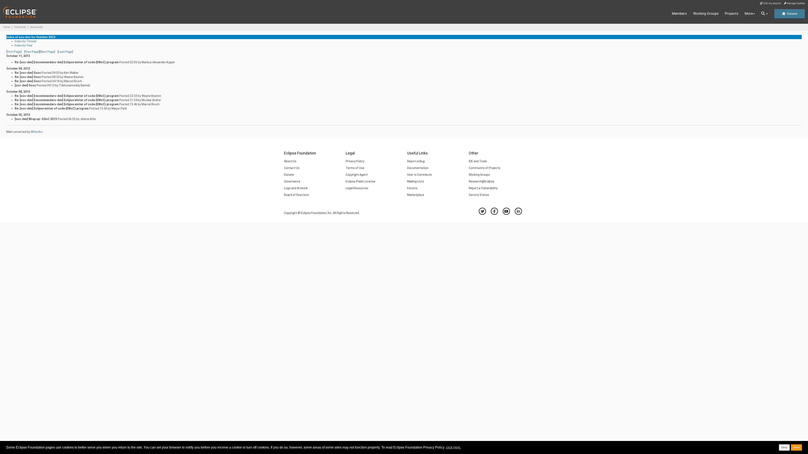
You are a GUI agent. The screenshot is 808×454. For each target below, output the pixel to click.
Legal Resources (357, 188)
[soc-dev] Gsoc (25, 85)
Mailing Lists (415, 181)
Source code (36, 27)
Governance (292, 181)
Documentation (417, 168)
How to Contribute (419, 174)
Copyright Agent (357, 174)
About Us (290, 161)
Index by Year (24, 45)
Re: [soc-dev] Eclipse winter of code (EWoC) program (52, 108)
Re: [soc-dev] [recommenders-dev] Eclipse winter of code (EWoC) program (67, 62)
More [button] (749, 13)
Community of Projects (484, 168)
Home (6, 27)
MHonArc (37, 131)
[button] (764, 13)
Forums (412, 188)
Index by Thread (25, 41)
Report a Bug (416, 161)
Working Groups (706, 13)
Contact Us (291, 168)
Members (679, 13)
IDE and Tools (478, 161)
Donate (791, 14)
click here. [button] (453, 447)
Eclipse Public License (360, 181)
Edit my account (772, 3)
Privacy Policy (355, 161)
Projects (731, 13)
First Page (14, 51)
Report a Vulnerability (483, 188)
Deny (784, 447)
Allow (796, 447)
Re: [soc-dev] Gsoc (28, 72)
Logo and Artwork (296, 188)
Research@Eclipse (481, 181)
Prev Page (32, 51)
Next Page (47, 51)
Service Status (479, 195)
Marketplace (415, 195)
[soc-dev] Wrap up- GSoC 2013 (36, 119)
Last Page (65, 51)
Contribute (20, 27)
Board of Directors (296, 195)
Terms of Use (355, 168)
